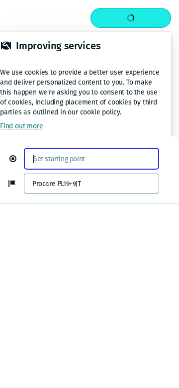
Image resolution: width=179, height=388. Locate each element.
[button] (17, 159)
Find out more (21, 126)
